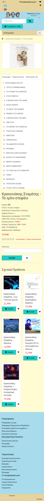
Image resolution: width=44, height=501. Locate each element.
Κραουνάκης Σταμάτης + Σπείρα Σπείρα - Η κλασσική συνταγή (11, 389)
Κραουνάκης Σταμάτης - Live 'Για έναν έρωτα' (11, 297)
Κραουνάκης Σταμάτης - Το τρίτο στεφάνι (19, 39)
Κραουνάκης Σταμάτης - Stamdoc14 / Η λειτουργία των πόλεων (31, 343)
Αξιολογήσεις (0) (32, 77)
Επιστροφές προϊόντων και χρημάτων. (14, 428)
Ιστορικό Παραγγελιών (9, 482)
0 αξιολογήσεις (20, 239)
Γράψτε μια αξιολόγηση (33, 239)
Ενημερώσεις (6, 488)
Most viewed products (9, 469)
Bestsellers (5, 464)
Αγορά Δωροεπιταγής (9, 461)
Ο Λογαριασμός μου (27, 2)
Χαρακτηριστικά (18, 77)
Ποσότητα (5, 247)
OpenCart (12, 495)
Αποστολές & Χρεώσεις (9, 434)
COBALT (17, 222)
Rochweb (39, 499)
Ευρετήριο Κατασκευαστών (11, 458)
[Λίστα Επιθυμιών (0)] (40, 2)
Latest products (7, 467)
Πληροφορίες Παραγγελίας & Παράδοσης (15, 425)
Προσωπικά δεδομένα (9, 431)
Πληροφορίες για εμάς (9, 423)
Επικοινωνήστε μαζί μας (10, 441)
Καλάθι (12, 258)
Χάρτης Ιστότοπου (8, 446)
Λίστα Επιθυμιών (7, 485)
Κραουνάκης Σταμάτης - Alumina (9, 340)
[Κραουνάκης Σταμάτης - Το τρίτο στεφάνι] (22, 55)
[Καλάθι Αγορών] (40, 5)
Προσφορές (5, 472)
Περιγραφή (6, 77)
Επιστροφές (6, 443)
